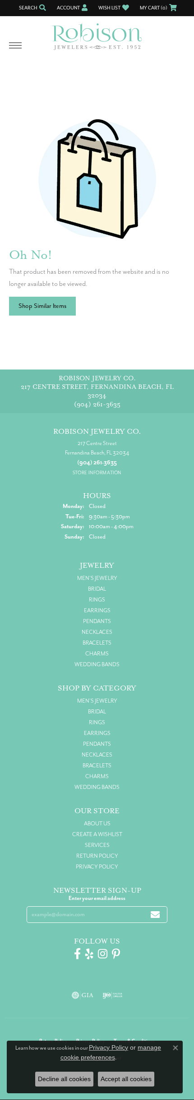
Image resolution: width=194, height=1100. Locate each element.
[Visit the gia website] (82, 995)
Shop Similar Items (42, 306)
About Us (97, 823)
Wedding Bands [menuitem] (97, 664)
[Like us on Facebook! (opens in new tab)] (77, 954)
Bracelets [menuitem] (97, 642)
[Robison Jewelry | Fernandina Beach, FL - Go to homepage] (97, 33)
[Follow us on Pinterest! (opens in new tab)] (116, 954)
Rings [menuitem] (97, 599)
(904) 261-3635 (97, 404)
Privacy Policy (97, 866)
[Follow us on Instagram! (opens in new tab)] (102, 954)
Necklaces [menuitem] (97, 632)
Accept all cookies (126, 1078)
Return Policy (97, 856)
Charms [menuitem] (97, 653)
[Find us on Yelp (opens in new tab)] (89, 954)
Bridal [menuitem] (97, 588)
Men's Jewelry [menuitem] (97, 578)
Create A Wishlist (97, 834)
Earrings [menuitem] (97, 610)
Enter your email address (97, 898)
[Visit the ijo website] (112, 995)
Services (97, 845)
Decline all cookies (64, 1078)
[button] (31, 8)
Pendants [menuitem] (97, 621)
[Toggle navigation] (15, 50)
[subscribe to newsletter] (155, 914)
